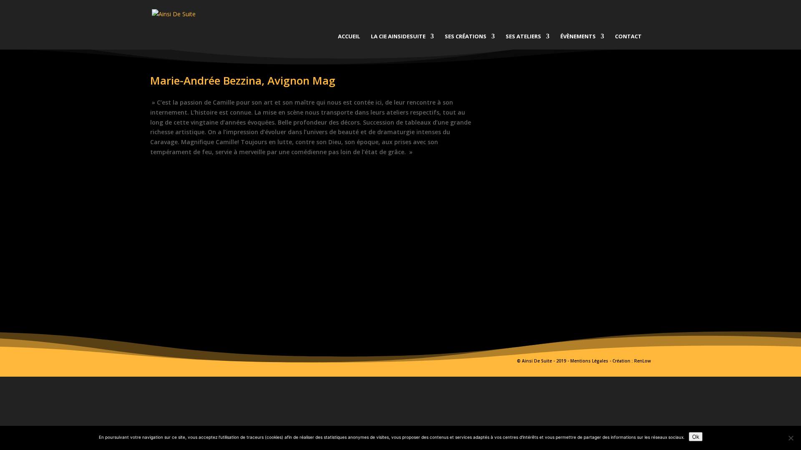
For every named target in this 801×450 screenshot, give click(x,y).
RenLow (642, 361)
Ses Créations (465, 36)
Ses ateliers (523, 36)
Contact (628, 36)
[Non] (790, 438)
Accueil (349, 36)
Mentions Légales (589, 361)
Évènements (578, 36)
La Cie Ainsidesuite (398, 36)
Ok (695, 436)
